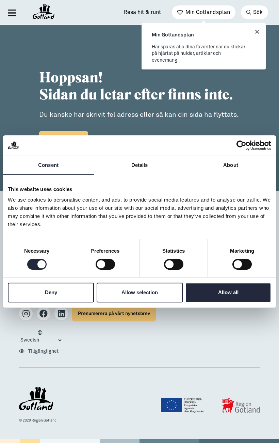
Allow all (228, 292)
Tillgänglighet (43, 351)
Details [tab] (139, 165)
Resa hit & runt (142, 12)
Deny (51, 292)
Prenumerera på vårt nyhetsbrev (114, 313)
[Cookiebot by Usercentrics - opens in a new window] (241, 145)
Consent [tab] (48, 165)
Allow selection (139, 292)
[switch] (105, 264)
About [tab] (230, 165)
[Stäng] (257, 32)
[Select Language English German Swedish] (41, 337)
